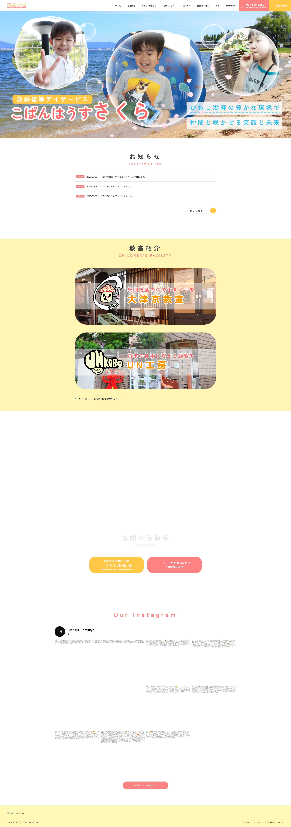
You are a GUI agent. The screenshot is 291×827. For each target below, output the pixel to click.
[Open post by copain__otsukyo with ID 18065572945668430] (168, 708)
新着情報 (80, 177)
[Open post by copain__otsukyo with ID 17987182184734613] (214, 662)
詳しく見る (196, 210)
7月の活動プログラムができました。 (117, 196)
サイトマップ (14, 822)
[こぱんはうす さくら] (16, 5)
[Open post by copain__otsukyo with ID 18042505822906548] (77, 753)
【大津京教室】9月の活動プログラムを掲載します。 (123, 176)
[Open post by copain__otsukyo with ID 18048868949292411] (100, 685)
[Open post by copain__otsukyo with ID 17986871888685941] (123, 753)
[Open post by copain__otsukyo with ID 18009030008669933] (168, 662)
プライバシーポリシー (30, 822)
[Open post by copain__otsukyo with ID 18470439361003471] (214, 708)
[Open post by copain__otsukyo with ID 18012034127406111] (168, 753)
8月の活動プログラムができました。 (117, 186)
